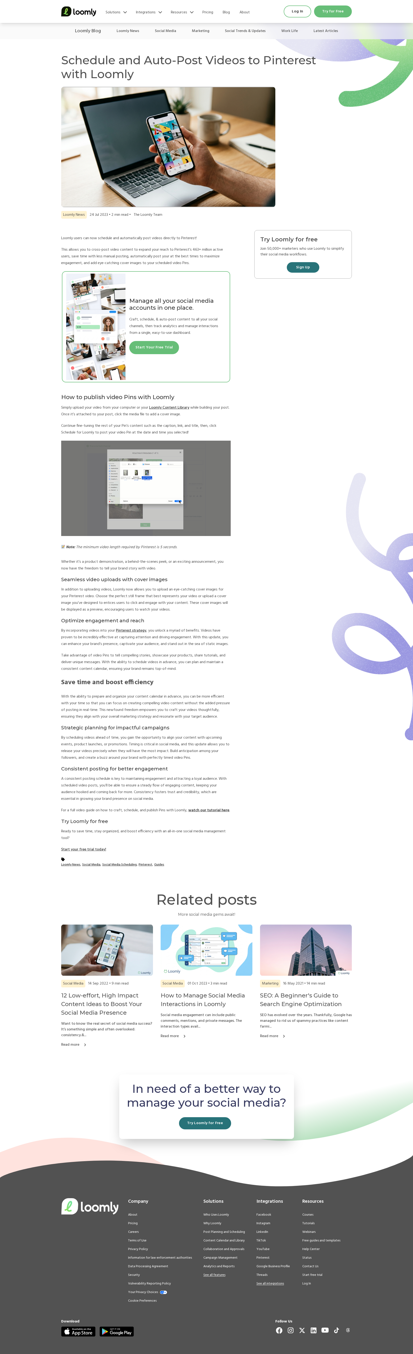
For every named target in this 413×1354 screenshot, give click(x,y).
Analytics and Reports (218, 1266)
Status (306, 1258)
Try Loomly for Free (205, 1123)
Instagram (263, 1223)
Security (134, 1275)
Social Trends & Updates (245, 31)
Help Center (311, 1249)
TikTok (261, 1240)
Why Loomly (212, 1223)
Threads (261, 1275)
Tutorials (308, 1223)
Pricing (207, 12)
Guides (159, 864)
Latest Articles (326, 31)
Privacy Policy (138, 1249)
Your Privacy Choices (143, 1292)
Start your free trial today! (83, 849)
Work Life (289, 31)
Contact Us (310, 1266)
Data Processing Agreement (148, 1266)
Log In (297, 11)
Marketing (200, 31)
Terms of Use (137, 1240)
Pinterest (145, 864)
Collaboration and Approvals (223, 1249)
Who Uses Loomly (216, 1215)
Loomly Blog (88, 31)
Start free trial (312, 1275)
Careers (133, 1232)
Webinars (308, 1232)
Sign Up (303, 267)
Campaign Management (220, 1258)
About (244, 12)
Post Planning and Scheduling (224, 1232)
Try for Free (333, 11)
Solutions (113, 12)
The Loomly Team (148, 215)
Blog (226, 12)
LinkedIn (262, 1232)
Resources (179, 12)
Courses (307, 1215)
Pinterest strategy (131, 631)
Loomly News (128, 31)
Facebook (263, 1215)
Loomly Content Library (169, 408)
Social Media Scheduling (119, 864)
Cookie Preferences (142, 1301)
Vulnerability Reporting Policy (149, 1283)
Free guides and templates (321, 1240)
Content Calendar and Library (224, 1240)
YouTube (263, 1249)
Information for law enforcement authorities (160, 1258)
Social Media (165, 31)
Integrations (146, 12)
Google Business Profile (273, 1266)
